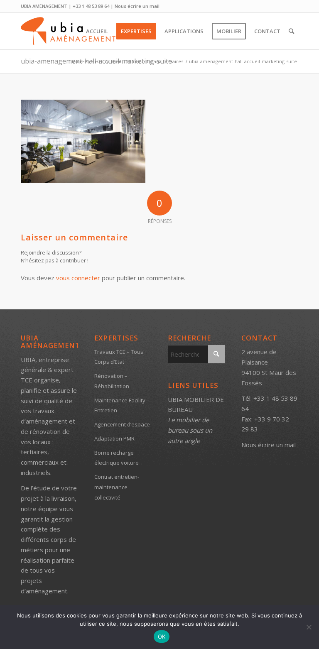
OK (162, 636)
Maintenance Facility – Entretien (122, 405)
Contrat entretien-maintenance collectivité (116, 487)
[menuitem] (97, 31)
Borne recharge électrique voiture (116, 458)
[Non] (308, 627)
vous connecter (78, 278)
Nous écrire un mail (137, 6)
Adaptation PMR (114, 438)
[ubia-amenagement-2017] (69, 31)
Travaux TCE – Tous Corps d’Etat (118, 357)
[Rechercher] (291, 31)
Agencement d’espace (122, 424)
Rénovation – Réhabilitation (111, 381)
